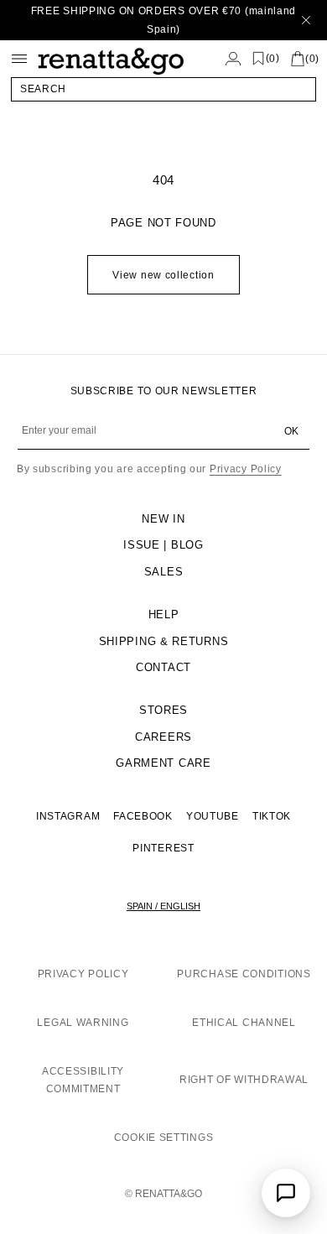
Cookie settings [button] (164, 1137)
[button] (163, 89)
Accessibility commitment (83, 1080)
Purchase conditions (243, 974)
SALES (164, 571)
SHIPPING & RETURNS (164, 641)
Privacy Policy (246, 469)
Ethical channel (244, 1022)
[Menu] (19, 58)
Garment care (163, 763)
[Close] (306, 20)
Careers (163, 737)
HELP (163, 614)
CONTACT (163, 667)
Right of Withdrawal (244, 1080)
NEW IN (163, 519)
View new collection (163, 275)
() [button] (273, 58)
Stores (163, 710)
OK (291, 431)
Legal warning (82, 1022)
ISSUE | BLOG (163, 545)
